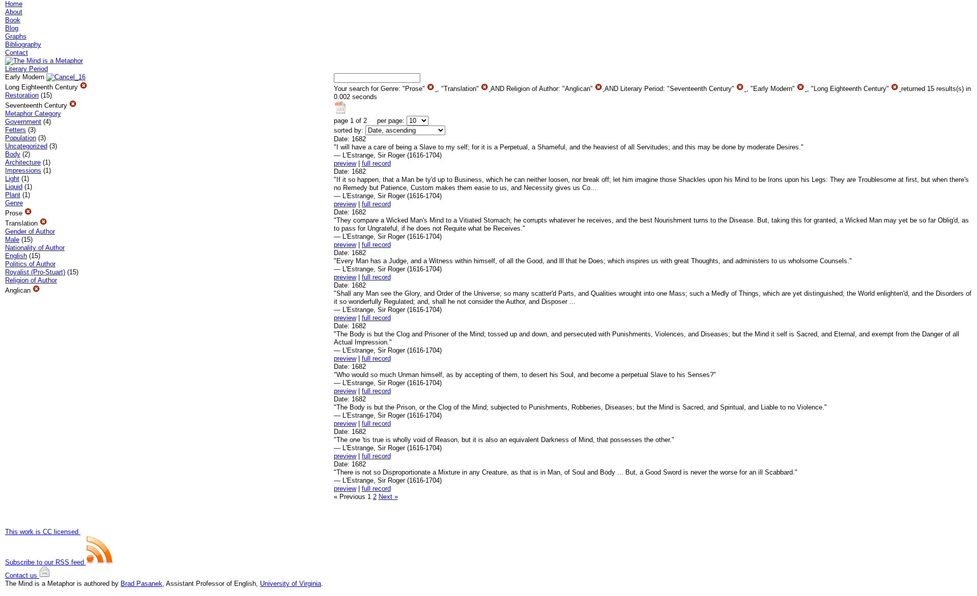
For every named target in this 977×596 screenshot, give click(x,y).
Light (12, 178)
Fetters (15, 130)
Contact (16, 52)
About (13, 12)
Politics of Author (30, 264)
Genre (14, 203)
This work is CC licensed (42, 532)
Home (13, 4)
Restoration (22, 95)
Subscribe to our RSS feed (45, 562)
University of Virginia (290, 583)
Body (12, 154)
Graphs (15, 36)
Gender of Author (30, 231)
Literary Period (26, 69)
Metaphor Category (33, 113)
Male (12, 239)
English (16, 256)
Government (23, 122)
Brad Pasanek (141, 583)
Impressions (23, 170)
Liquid (13, 187)
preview (345, 163)
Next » (388, 496)
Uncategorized (26, 146)
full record (376, 163)
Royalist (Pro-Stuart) (35, 272)
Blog (11, 28)
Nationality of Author (35, 248)
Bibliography (23, 44)
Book (12, 20)
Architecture (23, 162)
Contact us (22, 575)
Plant (12, 195)
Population (20, 138)
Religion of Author (31, 280)
